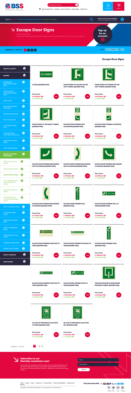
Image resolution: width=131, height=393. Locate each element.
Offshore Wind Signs (9, 213)
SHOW (102, 49)
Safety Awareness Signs (10, 228)
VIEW (56, 96)
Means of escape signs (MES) (30, 19)
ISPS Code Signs (9, 120)
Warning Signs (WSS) (11, 243)
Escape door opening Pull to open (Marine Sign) (107, 205)
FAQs (32, 383)
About (27, 383)
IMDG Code (7, 101)
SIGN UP (83, 369)
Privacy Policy (48, 383)
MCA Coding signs (10, 148)
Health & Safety (9, 69)
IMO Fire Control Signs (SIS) (10, 107)
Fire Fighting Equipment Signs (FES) (10, 93)
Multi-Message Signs (11, 207)
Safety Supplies (9, 255)
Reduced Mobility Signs (10, 191)
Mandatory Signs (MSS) (10, 141)
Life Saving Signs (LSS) (10, 126)
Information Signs (10, 114)
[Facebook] (108, 387)
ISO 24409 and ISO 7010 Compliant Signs (10, 182)
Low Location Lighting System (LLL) (11, 134)
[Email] (117, 387)
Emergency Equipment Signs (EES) (10, 84)
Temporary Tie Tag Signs (10, 236)
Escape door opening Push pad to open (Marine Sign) (46, 284)
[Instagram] (122, 387)
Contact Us (39, 383)
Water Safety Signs (11, 249)
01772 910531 (113, 20)
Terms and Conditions (59, 383)
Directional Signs (10, 169)
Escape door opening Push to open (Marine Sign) (76, 284)
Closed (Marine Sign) (40, 85)
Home (7, 19)
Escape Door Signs (10, 175)
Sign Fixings (8, 262)
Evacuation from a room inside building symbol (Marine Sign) (107, 284)
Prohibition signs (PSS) (10, 221)
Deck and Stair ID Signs (10, 162)
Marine (14, 19)
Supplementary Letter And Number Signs (11, 199)
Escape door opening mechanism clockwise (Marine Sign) (45, 205)
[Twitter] (113, 387)
